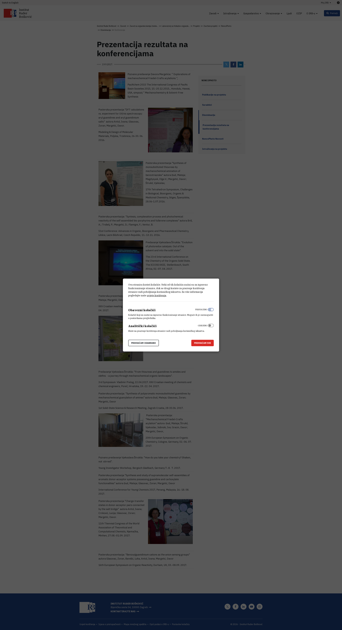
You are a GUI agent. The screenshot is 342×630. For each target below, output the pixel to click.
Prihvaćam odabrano (143, 343)
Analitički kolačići (142, 326)
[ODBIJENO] (211, 327)
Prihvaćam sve (202, 343)
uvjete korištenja (156, 295)
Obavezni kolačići (142, 310)
